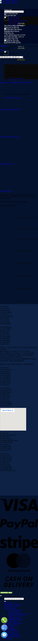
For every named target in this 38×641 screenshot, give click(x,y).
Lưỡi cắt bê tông (10, 35)
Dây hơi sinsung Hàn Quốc (17, 20)
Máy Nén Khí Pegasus (12, 12)
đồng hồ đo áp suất (11, 41)
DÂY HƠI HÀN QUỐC (12, 42)
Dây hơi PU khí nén (15, 22)
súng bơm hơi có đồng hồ (9, 137)
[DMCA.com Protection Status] (6, 593)
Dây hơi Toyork (13, 19)
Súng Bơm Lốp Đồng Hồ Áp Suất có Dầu (15, 82)
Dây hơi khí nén (10, 15)
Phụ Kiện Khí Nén (11, 37)
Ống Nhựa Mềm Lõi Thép (13, 26)
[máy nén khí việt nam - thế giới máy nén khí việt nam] (9, 2)
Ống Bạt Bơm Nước (11, 31)
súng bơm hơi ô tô (7, 164)
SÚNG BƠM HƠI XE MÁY (10, 110)
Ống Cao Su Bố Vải (11, 27)
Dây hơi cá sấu (13, 24)
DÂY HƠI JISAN (14, 17)
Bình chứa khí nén (11, 13)
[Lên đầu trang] (1, 595)
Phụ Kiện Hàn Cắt (11, 39)
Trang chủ (8, 10)
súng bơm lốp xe (6, 191)
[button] (1, 50)
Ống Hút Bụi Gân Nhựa (13, 29)
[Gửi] (5, 601)
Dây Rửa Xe (9, 33)
